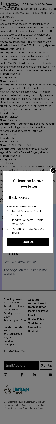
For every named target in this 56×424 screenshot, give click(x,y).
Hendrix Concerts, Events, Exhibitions (27, 222)
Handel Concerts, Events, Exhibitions (27, 213)
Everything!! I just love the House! (27, 230)
